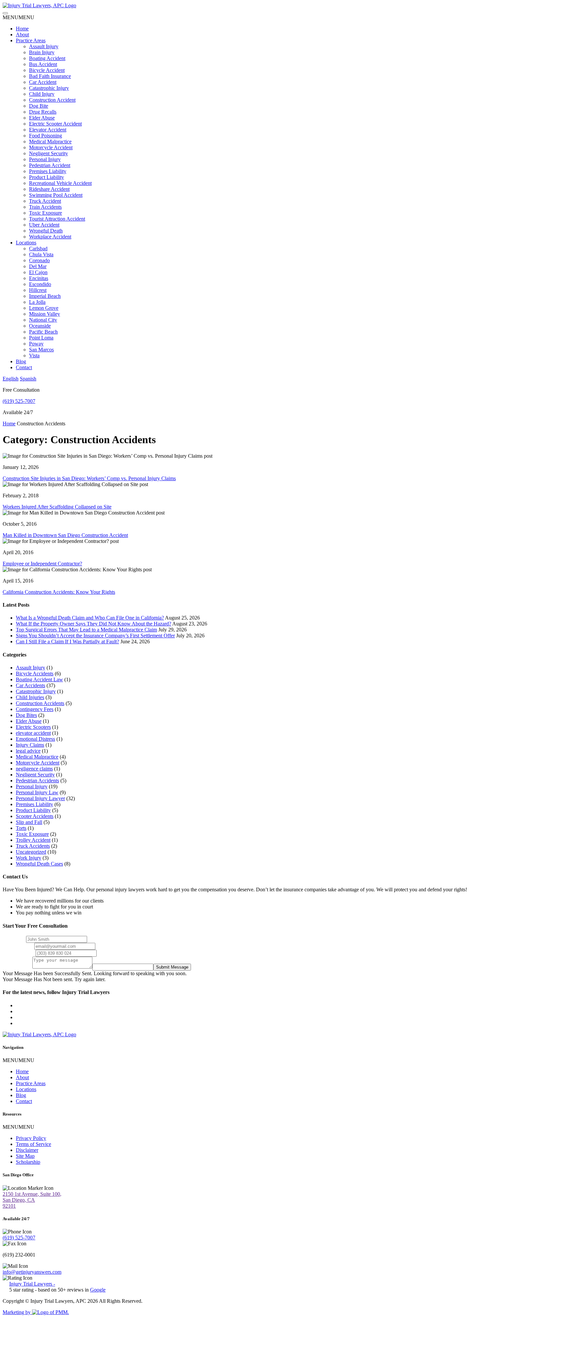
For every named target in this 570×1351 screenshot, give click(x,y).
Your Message (17, 967)
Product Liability (46, 177)
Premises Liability (47, 171)
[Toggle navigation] (5, 13)
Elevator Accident (47, 129)
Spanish (28, 378)
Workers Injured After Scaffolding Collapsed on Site (57, 507)
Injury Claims (30, 745)
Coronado (39, 260)
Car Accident (42, 82)
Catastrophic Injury (49, 88)
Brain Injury (41, 52)
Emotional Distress (35, 739)
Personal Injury (45, 159)
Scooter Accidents (34, 816)
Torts (21, 828)
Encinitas (38, 278)
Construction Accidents (40, 703)
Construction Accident (52, 100)
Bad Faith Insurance (50, 76)
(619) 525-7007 (19, 401)
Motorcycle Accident (51, 147)
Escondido (40, 284)
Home (22, 28)
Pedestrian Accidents (37, 780)
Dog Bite (38, 106)
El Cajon (38, 272)
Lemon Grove (43, 308)
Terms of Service (33, 1144)
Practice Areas (31, 40)
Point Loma (41, 337)
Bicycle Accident (47, 70)
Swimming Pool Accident (55, 195)
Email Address (18, 946)
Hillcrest (38, 290)
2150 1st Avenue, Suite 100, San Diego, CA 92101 (32, 1200)
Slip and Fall (29, 822)
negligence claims (34, 768)
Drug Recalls (42, 112)
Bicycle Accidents (34, 673)
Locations (26, 242)
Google (98, 1290)
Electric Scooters (33, 727)
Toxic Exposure (45, 213)
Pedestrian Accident (49, 165)
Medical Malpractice (50, 141)
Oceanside (40, 326)
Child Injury (41, 94)
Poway (36, 343)
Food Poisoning (45, 135)
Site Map (25, 1156)
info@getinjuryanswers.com (32, 1272)
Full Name (14, 939)
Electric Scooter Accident (55, 123)
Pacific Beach (43, 332)
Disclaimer (27, 1150)
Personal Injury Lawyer (40, 798)
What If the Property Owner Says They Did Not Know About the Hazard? (93, 623)
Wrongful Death (46, 230)
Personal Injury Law (37, 792)
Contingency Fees (34, 709)
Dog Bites (26, 715)
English (10, 378)
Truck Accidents (33, 846)
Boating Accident (47, 58)
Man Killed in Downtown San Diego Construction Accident (65, 535)
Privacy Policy (31, 1138)
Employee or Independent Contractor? (42, 563)
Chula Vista (41, 254)
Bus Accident (43, 64)
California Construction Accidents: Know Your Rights (59, 592)
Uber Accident (44, 225)
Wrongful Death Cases (39, 864)
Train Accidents (45, 207)
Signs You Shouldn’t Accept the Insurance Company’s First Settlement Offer (95, 635)
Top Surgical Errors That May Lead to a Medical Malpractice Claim (86, 629)
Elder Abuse (42, 118)
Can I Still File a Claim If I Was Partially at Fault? (67, 641)
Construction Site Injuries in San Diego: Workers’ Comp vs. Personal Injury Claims (89, 478)
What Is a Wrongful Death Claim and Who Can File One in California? (90, 618)
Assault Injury (43, 46)
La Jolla (37, 302)
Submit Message (172, 967)
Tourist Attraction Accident (57, 219)
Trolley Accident (33, 840)
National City (43, 320)
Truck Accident (45, 201)
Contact (24, 367)
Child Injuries (30, 697)
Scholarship (28, 1162)
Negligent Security (48, 153)
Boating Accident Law (39, 679)
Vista (34, 355)
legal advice (28, 751)
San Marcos (41, 349)
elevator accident (33, 733)
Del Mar (38, 266)
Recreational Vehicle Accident (60, 183)
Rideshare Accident (49, 189)
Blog (21, 361)
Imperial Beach (45, 296)
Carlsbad (38, 248)
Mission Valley (44, 314)
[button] (18, 17)
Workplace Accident (50, 236)
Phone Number (18, 953)
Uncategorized (31, 852)
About (22, 34)
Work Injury (28, 858)
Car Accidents (30, 685)
